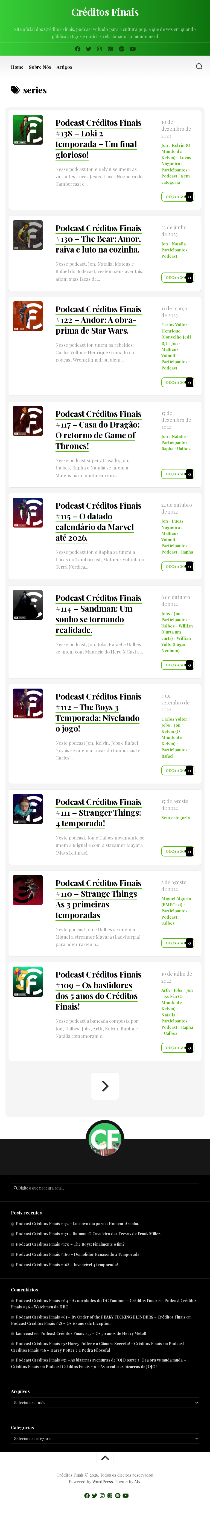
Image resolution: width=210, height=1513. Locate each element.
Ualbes (184, 448)
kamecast (24, 1333)
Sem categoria (175, 817)
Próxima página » (105, 1086)
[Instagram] (99, 49)
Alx (137, 1481)
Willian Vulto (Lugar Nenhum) (176, 644)
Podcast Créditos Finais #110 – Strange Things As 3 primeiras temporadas (99, 898)
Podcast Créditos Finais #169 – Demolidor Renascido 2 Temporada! (78, 1254)
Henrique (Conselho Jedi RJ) (176, 337)
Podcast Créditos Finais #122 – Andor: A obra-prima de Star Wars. (99, 319)
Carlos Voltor (174, 324)
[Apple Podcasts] (110, 49)
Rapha (167, 448)
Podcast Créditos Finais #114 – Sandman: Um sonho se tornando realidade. (99, 613)
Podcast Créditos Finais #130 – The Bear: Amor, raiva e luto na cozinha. (99, 238)
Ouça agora (178, 196)
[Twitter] (88, 49)
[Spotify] (121, 49)
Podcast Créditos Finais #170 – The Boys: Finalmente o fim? (70, 1244)
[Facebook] (77, 49)
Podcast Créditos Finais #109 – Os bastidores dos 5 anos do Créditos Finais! (99, 990)
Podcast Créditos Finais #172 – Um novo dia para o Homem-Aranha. (77, 1223)
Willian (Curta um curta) (177, 632)
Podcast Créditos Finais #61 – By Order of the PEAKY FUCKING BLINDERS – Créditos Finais (100, 1317)
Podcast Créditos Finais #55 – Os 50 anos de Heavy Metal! (93, 1333)
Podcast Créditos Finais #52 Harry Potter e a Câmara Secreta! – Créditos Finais (89, 1343)
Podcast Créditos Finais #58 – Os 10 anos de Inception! (61, 1323)
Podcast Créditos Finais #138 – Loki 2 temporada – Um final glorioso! (99, 138)
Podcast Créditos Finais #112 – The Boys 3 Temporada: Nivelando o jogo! (99, 712)
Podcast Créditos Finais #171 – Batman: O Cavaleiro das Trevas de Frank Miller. (88, 1233)
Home (17, 67)
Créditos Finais (105, 11)
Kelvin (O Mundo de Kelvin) (175, 151)
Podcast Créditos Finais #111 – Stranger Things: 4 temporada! (99, 812)
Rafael (167, 756)
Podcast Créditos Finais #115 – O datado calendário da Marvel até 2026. (99, 521)
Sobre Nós (40, 67)
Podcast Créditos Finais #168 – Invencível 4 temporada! (67, 1264)
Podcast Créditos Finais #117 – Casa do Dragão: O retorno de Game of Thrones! (99, 429)
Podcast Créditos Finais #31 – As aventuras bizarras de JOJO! (101, 1366)
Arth (165, 990)
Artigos (64, 67)
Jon (164, 145)
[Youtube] (132, 49)
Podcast (169, 176)
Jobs (165, 613)
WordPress (102, 1481)
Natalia (179, 244)
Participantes (174, 170)
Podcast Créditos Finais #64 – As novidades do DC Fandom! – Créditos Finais (87, 1300)
